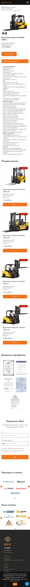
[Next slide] (26, 22)
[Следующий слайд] (29, 486)
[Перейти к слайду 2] (15, 528)
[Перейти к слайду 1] (14, 528)
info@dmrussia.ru (7, 558)
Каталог (13, 7)
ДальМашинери (5, 7)
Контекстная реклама (8, 552)
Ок (15, 584)
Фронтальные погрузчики (8, 569)
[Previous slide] (4, 22)
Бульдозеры (6, 567)
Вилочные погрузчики (7, 9)
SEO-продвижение (7, 550)
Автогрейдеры (6, 570)
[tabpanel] (15, 109)
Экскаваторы (6, 565)
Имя (2, 432)
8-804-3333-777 (7, 557)
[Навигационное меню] (28, 2)
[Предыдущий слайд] (1, 486)
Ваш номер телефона (6, 440)
